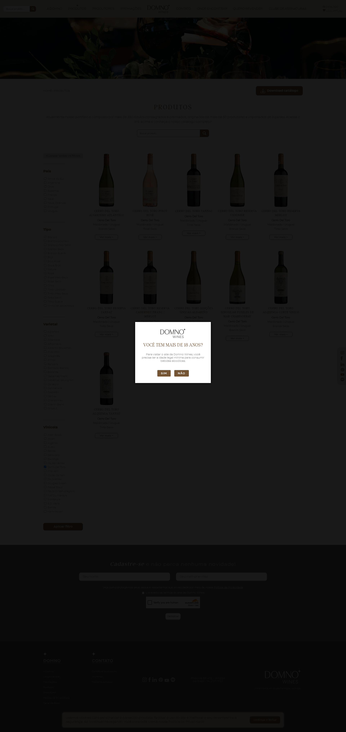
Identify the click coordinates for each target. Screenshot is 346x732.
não (181, 373)
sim (164, 373)
